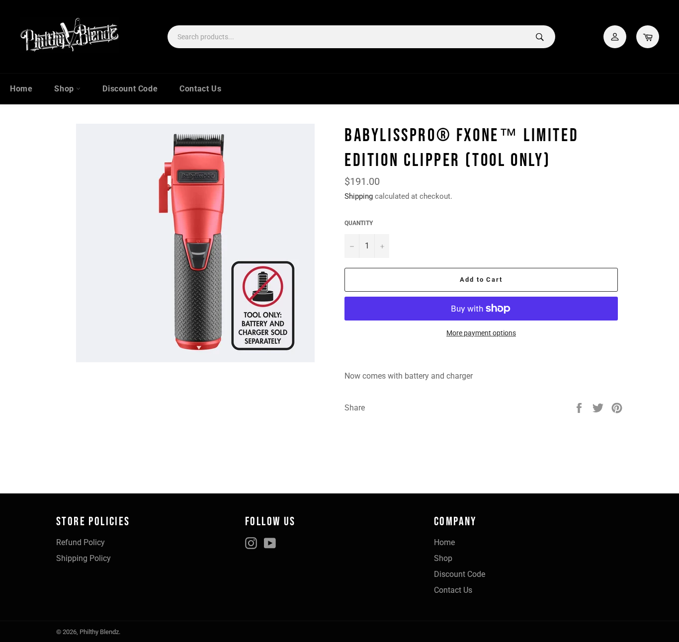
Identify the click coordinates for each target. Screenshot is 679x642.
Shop (65, 88)
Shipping (358, 196)
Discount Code (130, 88)
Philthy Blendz (99, 632)
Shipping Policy (83, 558)
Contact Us (200, 88)
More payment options (481, 333)
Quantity (358, 223)
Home (21, 88)
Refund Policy (80, 542)
